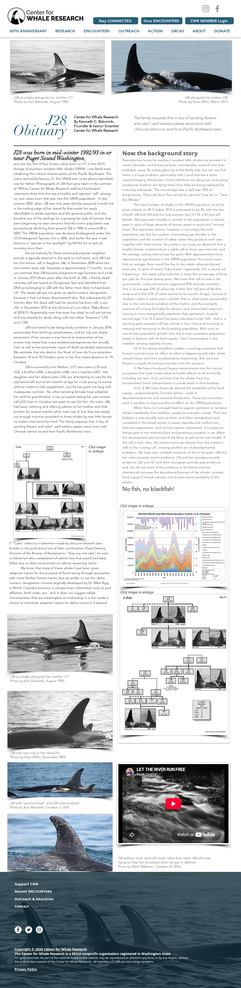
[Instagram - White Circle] (39, 929)
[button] (65, 31)
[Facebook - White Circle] (18, 929)
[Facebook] (217, 8)
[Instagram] (205, 8)
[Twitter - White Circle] (28, 929)
